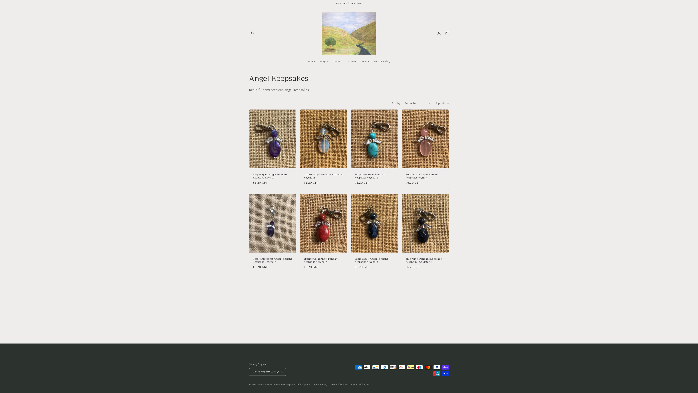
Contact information (360, 384)
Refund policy (303, 384)
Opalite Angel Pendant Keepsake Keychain (323, 176)
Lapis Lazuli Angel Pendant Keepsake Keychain (371, 260)
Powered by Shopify (283, 385)
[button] (253, 33)
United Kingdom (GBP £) (266, 371)
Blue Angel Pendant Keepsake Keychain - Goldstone (424, 260)
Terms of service (339, 384)
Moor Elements (265, 385)
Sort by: (396, 103)
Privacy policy (321, 384)
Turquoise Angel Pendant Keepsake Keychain (370, 176)
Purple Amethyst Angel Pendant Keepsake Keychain (272, 260)
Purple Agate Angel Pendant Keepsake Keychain (270, 176)
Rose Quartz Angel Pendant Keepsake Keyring (422, 176)
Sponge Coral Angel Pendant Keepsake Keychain (321, 260)
